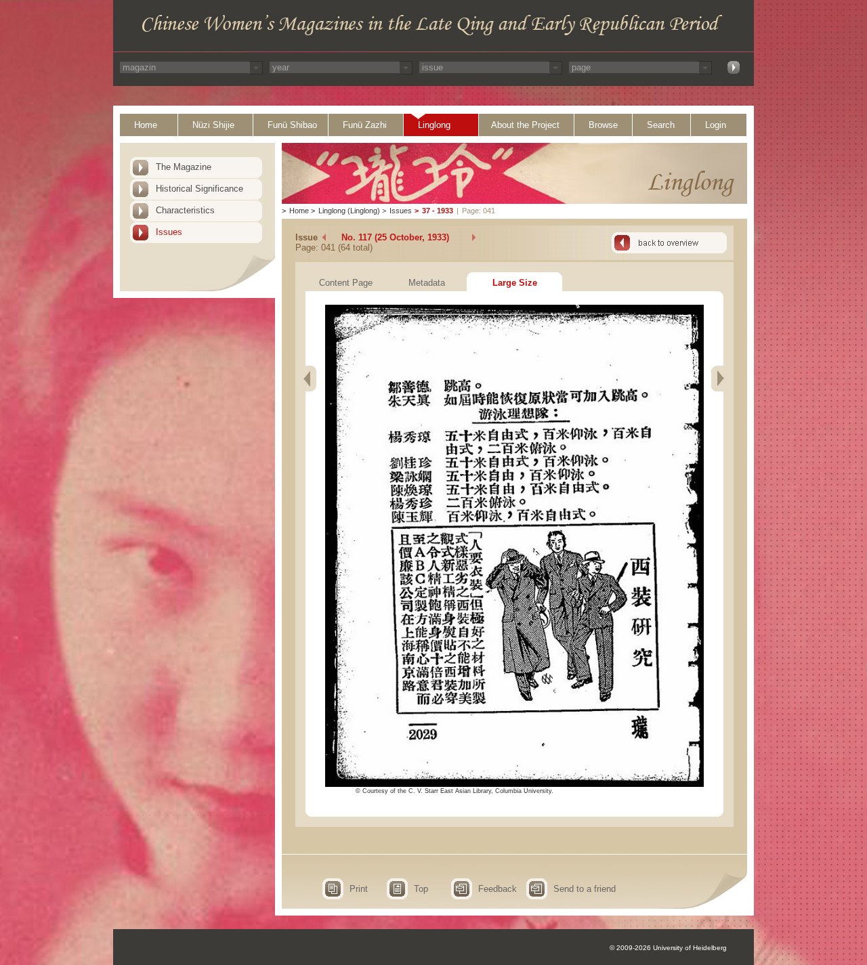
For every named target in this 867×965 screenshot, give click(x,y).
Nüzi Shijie (213, 125)
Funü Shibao (292, 125)
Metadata (426, 283)
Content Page (346, 283)
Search (661, 125)
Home (145, 125)
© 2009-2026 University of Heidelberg (668, 947)
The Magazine (183, 167)
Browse (603, 125)
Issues (169, 232)
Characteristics (185, 210)
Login (715, 125)
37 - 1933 (437, 211)
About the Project (525, 125)
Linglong (434, 125)
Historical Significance (199, 189)
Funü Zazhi (365, 125)
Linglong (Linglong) (349, 211)
